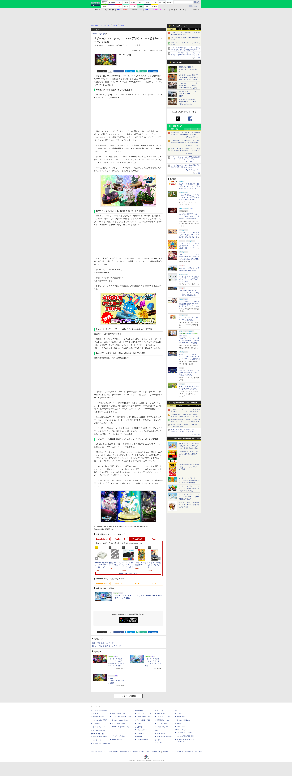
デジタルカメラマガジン (100, 736)
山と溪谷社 (138, 727)
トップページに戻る (128, 696)
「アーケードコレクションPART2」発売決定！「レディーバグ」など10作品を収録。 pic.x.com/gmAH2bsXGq (185, 159)
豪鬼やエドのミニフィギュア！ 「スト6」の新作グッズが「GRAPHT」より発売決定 (189, 356)
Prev (97, 558)
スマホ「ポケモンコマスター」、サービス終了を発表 (116, 680)
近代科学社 (138, 736)
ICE (176, 710)
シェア (120, 71)
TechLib (159, 743)
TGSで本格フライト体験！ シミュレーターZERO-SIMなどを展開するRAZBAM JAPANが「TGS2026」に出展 (189, 295)
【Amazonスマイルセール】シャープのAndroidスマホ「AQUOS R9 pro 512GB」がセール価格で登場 (185, 55)
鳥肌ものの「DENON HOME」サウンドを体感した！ (188, 69)
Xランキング (177, 126)
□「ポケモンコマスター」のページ (106, 646)
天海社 (179, 713)
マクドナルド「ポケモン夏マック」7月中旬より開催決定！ (189, 454)
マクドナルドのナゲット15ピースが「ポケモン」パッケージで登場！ (189, 467)
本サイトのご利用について (98, 751)
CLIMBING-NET (142, 733)
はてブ (131, 71)
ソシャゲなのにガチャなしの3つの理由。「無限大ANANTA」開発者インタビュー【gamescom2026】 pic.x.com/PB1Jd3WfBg (185, 167)
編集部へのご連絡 (138, 751)
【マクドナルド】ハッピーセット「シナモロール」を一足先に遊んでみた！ (189, 496)
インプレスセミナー (118, 723)
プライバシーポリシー (153, 751)
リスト (110, 71)
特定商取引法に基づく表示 (193, 751)
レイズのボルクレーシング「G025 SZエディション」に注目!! (189, 93)
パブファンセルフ (182, 726)
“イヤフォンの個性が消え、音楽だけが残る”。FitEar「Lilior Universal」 (188, 101)
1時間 (171, 29)
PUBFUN (178, 723)
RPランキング (175, 129)
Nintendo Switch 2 (103, 539)
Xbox (137, 583)
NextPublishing (117, 739)
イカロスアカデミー (163, 727)
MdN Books (161, 733)
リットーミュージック (144, 713)
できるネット (97, 740)
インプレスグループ (177, 751)
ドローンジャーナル (99, 727)
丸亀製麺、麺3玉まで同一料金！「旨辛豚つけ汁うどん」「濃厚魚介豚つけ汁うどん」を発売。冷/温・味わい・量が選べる (185, 416)
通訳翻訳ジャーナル (163, 720)
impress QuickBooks (183, 720)
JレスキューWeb (162, 723)
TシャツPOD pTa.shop (184, 732)
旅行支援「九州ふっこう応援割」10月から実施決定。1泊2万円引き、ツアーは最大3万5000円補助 (185, 421)
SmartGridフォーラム (118, 713)
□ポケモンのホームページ (103, 643)
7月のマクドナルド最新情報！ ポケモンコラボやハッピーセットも (187, 439)
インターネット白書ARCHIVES (102, 743)
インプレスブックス (118, 736)
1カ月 (197, 29)
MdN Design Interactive (164, 736)
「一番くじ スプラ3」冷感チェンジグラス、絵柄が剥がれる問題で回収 (189, 279)
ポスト (104, 71)
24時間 (180, 29)
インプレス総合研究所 (100, 720)
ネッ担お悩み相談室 (99, 730)
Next (159, 558)
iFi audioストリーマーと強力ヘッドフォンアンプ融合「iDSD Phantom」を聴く (189, 85)
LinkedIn (154, 71)
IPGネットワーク (180, 730)
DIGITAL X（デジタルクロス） (121, 727)
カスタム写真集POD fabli (185, 736)
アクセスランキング (180, 26)
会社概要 (165, 751)
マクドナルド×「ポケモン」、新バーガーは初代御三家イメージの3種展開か (189, 480)
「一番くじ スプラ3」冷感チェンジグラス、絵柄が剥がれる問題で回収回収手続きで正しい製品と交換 (185, 34)
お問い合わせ (113, 751)
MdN (156, 730)
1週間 (188, 29)
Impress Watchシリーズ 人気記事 (185, 403)
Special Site (177, 62)
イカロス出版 (159, 710)
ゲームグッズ (137, 539)
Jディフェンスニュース (164, 716)
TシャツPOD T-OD (143, 720)
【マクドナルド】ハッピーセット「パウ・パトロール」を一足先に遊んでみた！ (189, 488)
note (143, 71)
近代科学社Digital (142, 739)
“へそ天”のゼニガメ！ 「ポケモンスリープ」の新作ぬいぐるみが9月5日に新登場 (189, 197)
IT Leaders (96, 723)
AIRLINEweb (161, 713)
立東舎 (139, 723)
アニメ (154, 539)
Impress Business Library (120, 720)
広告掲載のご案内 (125, 751)
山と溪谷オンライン (143, 730)
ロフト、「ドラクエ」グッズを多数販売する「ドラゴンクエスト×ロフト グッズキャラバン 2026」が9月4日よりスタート (189, 247)
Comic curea (181, 716)
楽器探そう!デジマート (144, 716)
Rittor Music (139, 710)
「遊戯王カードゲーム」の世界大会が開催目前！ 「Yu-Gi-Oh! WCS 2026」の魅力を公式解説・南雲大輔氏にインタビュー (189, 342)
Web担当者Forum (98, 716)
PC (141, 10)
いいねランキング (192, 129)
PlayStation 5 (120, 539)
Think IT (95, 713)
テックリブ (158, 740)
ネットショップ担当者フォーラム (122, 716)
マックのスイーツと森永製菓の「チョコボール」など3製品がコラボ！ (189, 504)
